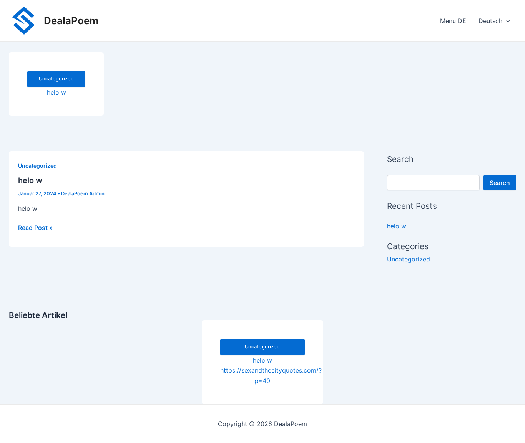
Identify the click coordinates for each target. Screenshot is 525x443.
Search (500, 183)
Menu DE (453, 21)
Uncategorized (37, 165)
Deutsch (490, 21)
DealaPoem (71, 21)
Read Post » (35, 228)
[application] (506, 20)
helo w (30, 180)
